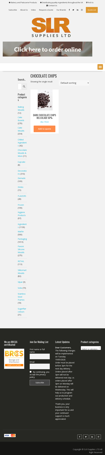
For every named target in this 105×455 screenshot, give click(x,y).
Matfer (21, 231)
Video (33, 10)
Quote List (92, 10)
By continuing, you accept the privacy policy (39, 374)
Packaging (22, 239)
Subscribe (13, 10)
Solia (20, 288)
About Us (24, 10)
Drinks (20, 187)
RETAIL (21, 261)
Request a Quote (46, 10)
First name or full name (37, 350)
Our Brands (61, 10)
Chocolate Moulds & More (22, 153)
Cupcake (21, 162)
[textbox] (91, 349)
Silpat (20, 282)
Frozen (21, 205)
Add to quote (44, 128)
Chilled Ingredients (22, 142)
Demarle (21, 178)
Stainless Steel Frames (22, 296)
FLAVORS (22, 196)
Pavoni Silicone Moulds (21, 249)
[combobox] (91, 348)
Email (32, 362)
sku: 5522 (44, 118)
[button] (100, 67)
